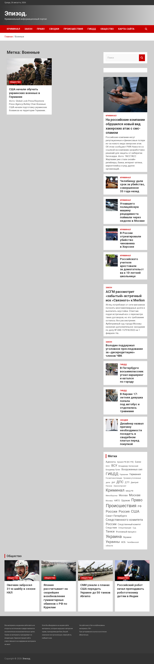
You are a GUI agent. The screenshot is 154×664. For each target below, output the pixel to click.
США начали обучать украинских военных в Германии (24, 93)
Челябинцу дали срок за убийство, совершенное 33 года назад (132, 186)
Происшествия (73, 29)
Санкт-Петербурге (116, 515)
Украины (113, 542)
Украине (127, 537)
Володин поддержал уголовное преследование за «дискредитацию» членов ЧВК (124, 350)
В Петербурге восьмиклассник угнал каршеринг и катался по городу (131, 374)
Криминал (13, 29)
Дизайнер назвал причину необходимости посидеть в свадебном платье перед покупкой (132, 434)
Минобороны (111, 496)
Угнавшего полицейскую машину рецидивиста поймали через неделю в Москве (132, 212)
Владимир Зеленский (128, 466)
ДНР (113, 482)
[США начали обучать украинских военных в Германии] (29, 71)
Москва (123, 495)
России (111, 511)
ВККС (108, 466)
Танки (110, 531)
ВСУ (114, 465)
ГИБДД (92, 29)
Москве (134, 495)
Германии (124, 474)
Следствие (111, 527)
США (135, 511)
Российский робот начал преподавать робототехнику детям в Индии (130, 590)
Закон (28, 29)
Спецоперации (124, 528)
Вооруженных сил (132, 469)
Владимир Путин (113, 470)
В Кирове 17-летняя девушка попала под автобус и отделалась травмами (131, 402)
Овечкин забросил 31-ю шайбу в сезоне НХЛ (21, 588)
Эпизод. (16, 13)
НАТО (117, 500)
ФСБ (123, 542)
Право (41, 29)
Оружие (125, 500)
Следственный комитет (129, 524)
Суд (134, 528)
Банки (138, 462)
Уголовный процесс (126, 531)
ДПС (119, 482)
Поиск (142, 57)
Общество (107, 29)
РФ (140, 506)
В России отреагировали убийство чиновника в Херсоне (130, 239)
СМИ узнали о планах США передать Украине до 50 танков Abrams (95, 590)
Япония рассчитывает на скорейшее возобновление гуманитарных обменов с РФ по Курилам (56, 596)
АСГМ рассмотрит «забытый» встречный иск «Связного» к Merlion (125, 296)
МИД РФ (129, 491)
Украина (114, 536)
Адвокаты (111, 462)
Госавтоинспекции (114, 478)
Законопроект (120, 486)
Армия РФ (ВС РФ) (125, 462)
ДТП (127, 482)
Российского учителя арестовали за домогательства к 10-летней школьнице (132, 267)
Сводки (54, 29)
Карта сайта (126, 29)
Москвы (109, 501)
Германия (135, 474)
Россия (124, 511)
